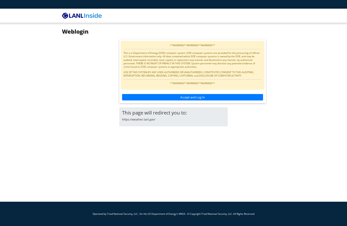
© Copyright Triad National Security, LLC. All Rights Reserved (220, 213)
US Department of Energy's (163, 213)
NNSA (182, 213)
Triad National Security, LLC (122, 213)
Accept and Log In (192, 97)
